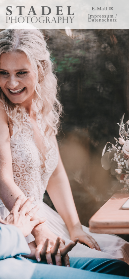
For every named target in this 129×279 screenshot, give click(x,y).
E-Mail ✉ (103, 8)
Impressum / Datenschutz (102, 17)
